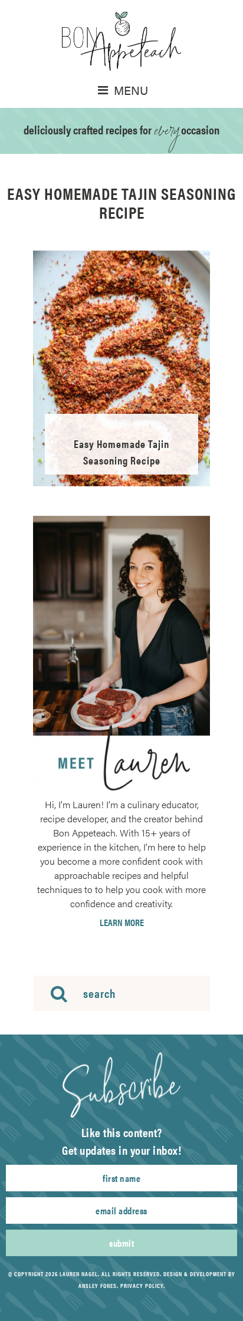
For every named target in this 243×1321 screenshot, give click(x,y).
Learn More (122, 922)
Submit (121, 1243)
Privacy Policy (141, 1286)
